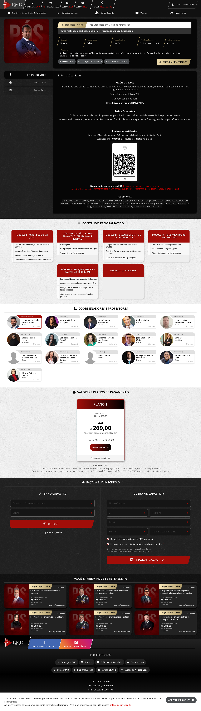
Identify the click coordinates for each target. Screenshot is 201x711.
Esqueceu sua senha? (52, 532)
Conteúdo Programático (118, 61)
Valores (143, 13)
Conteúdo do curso (70, 13)
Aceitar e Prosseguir (181, 700)
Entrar (52, 523)
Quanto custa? (68, 61)
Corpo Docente (107, 13)
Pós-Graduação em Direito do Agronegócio (29, 13)
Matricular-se (100, 447)
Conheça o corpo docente (91, 61)
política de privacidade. (120, 705)
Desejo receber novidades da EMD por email (131, 539)
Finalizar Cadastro (149, 559)
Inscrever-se (180, 13)
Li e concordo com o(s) (136, 544)
